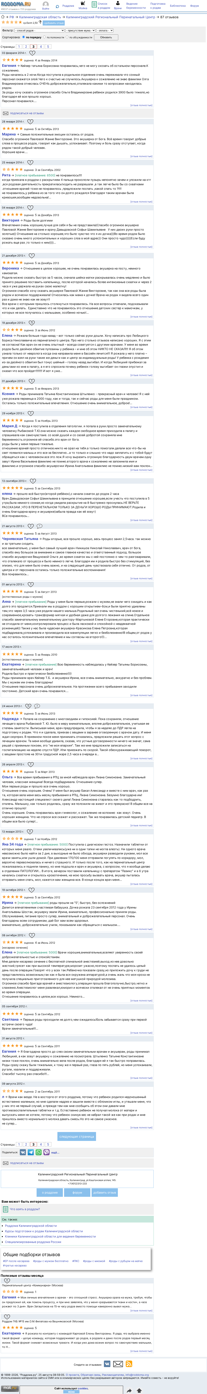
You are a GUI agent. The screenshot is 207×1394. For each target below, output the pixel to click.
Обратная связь (90, 1374)
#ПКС (75, 1261)
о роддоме (50, 1192)
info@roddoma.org (137, 1374)
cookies (83, 1388)
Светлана (10, 1019)
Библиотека (178, 5)
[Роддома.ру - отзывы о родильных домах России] (16, 6)
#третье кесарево (15, 1265)
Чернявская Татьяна (20, 539)
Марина (9, 134)
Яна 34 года (12, 844)
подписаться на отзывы (26, 113)
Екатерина (11, 664)
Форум (194, 5)
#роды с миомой (94, 1261)
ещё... (55, 1152)
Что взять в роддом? (24, 1209)
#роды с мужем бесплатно (51, 1261)
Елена (7, 335)
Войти (45, 8)
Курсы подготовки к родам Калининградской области (44, 1231)
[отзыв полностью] (141, 105)
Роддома (68, 5)
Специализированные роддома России (33, 1242)
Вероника (10, 268)
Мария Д (9, 426)
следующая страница (76, 1136)
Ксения (8, 394)
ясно (71, 1391)
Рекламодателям (113, 1374)
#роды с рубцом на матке (126, 1261)
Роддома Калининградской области (31, 1225)
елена (7, 493)
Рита (6, 175)
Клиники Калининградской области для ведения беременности (50, 1236)
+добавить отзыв (53, 22)
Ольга (7, 777)
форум (77, 1192)
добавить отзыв (104, 1192)
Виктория (10, 220)
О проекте (72, 1374)
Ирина (7, 902)
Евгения (9, 65)
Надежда (10, 719)
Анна (6, 601)
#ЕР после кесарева (16, 1261)
